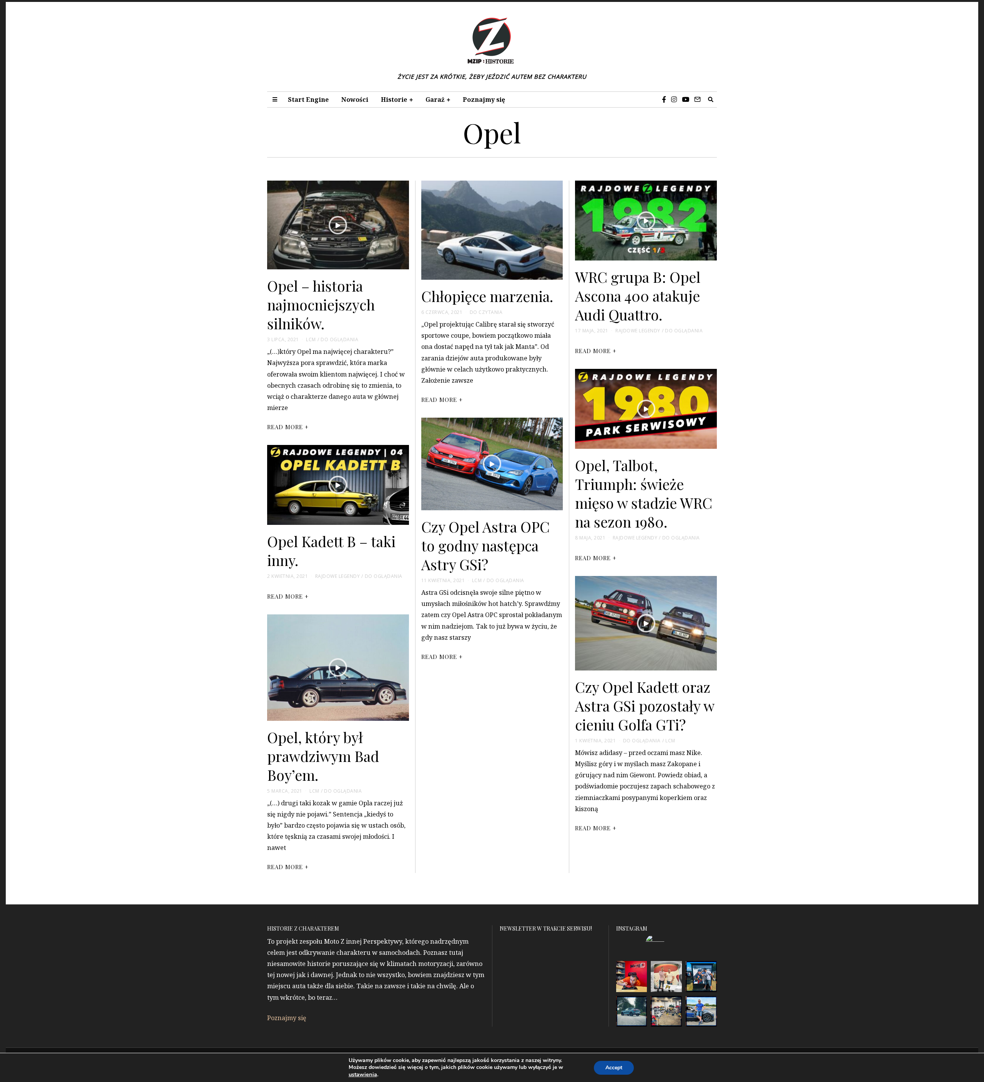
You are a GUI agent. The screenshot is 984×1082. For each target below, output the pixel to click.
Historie (394, 99)
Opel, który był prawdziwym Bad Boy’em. (323, 755)
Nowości (354, 99)
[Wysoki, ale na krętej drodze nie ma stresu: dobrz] (631, 1011)
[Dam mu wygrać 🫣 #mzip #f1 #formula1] (701, 976)
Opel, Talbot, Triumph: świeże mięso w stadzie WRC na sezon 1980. (643, 493)
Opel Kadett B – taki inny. (331, 550)
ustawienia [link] (363, 1074)
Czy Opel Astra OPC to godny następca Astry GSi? (485, 545)
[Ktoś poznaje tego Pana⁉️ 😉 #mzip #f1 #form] (666, 976)
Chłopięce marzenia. (487, 295)
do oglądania (339, 339)
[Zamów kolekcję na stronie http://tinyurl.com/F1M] (631, 976)
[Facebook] (664, 99)
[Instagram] (674, 99)
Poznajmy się (484, 99)
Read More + (288, 427)
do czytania (486, 312)
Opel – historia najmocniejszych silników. (321, 304)
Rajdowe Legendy (637, 330)
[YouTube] (685, 99)
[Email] (697, 99)
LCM (311, 339)
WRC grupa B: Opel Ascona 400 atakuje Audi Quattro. (637, 295)
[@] (666, 943)
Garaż (435, 99)
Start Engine (308, 99)
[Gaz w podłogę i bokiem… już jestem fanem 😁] (701, 1011)
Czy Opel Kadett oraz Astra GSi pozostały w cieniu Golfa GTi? (644, 705)
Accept (613, 1067)
